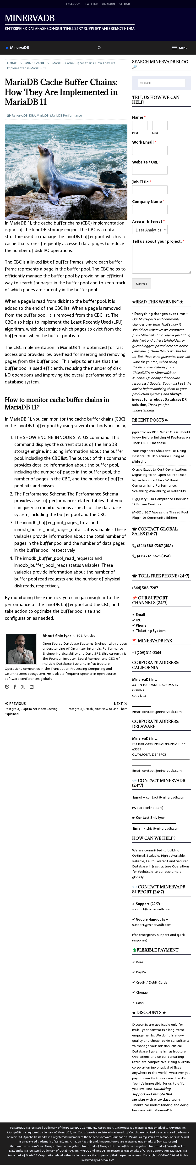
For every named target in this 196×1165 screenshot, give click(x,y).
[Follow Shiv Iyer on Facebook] (13, 687)
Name (139, 117)
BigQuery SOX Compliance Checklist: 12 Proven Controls (160, 501)
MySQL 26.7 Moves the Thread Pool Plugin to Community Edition (160, 515)
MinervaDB (19, 48)
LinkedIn (108, 4)
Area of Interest (148, 221)
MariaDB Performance (66, 115)
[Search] (99, 47)
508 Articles (85, 635)
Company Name (148, 201)
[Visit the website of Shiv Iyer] (7, 687)
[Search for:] (161, 83)
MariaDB (43, 115)
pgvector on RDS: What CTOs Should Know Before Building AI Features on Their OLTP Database (161, 437)
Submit (141, 283)
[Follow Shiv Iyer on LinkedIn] (29, 687)
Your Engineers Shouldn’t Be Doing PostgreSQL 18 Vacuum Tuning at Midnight (159, 456)
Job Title (141, 182)
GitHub (124, 4)
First (135, 133)
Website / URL (146, 162)
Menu (183, 47)
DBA (32, 115)
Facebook (73, 4)
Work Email (144, 142)
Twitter (91, 4)
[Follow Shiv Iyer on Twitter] (21, 687)
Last (155, 133)
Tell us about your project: (158, 241)
